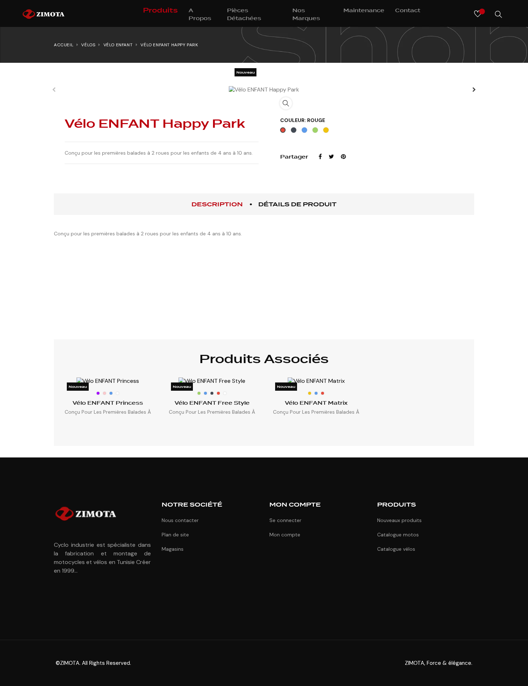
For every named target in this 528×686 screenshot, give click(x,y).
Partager (320, 156)
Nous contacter (180, 520)
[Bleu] (111, 393)
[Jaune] (309, 393)
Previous (54, 90)
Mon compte (284, 534)
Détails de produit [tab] (297, 204)
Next (474, 90)
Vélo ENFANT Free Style (212, 403)
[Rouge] (218, 393)
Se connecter (285, 520)
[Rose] (104, 393)
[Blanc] (117, 393)
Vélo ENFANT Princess (108, 403)
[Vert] (199, 393)
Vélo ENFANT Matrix (316, 403)
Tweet (331, 156)
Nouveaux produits (399, 520)
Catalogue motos (398, 534)
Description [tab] (217, 204)
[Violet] (98, 393)
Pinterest (343, 156)
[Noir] (211, 393)
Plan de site (175, 534)
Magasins (173, 549)
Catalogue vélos (396, 549)
